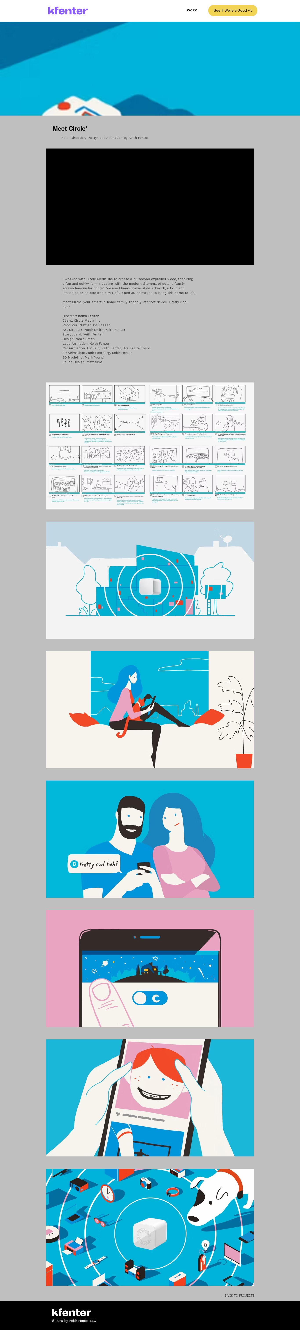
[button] (232, 10)
